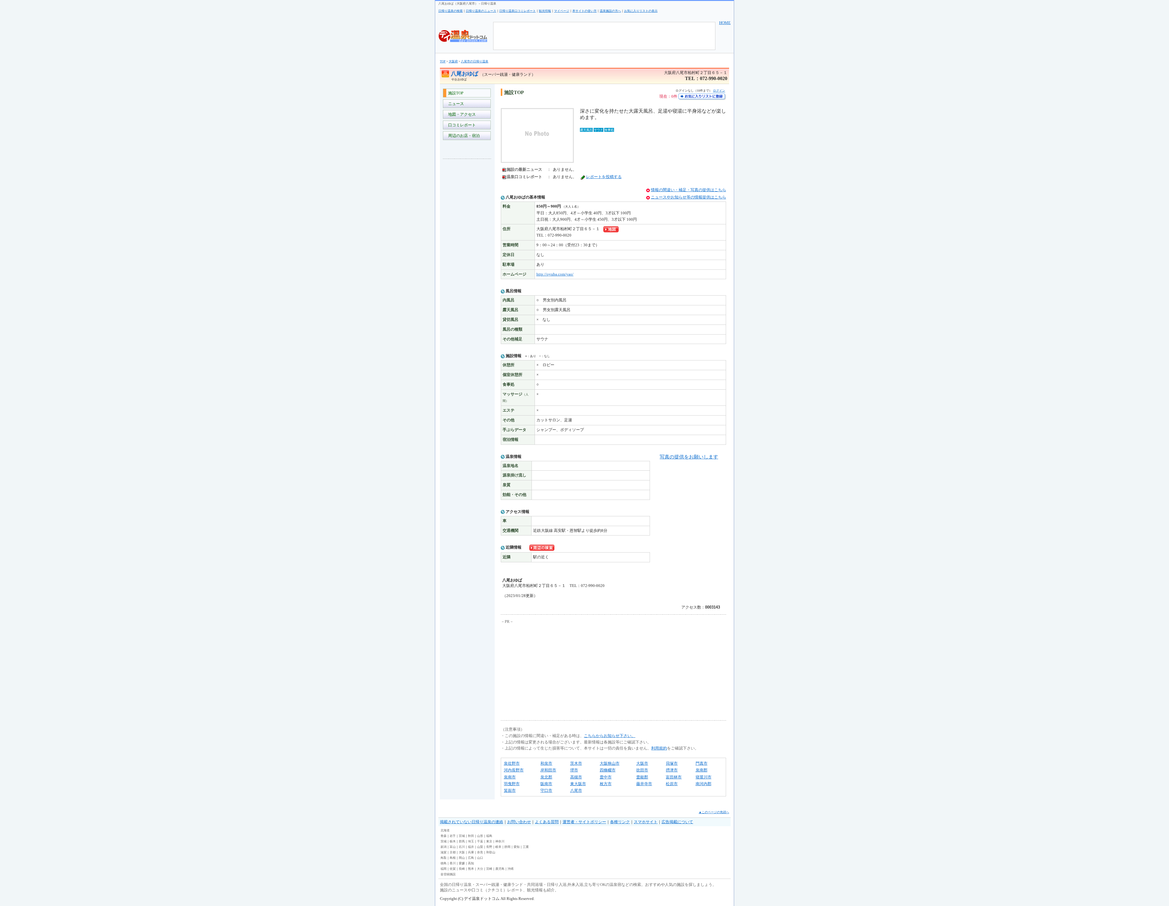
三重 (526, 846)
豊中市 (606, 777)
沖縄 (510, 868)
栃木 (453, 841)
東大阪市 (578, 783)
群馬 (462, 841)
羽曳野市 (512, 783)
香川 (453, 863)
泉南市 (510, 777)
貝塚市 (672, 763)
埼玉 (471, 841)
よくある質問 (547, 822)
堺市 (574, 770)
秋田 (471, 836)
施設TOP (454, 93)
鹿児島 (499, 868)
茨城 (444, 841)
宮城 (462, 836)
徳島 (444, 863)
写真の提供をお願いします (689, 456)
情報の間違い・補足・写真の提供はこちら (688, 190)
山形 (480, 836)
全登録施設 (448, 874)
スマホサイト (646, 822)
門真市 (701, 763)
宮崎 (489, 868)
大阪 (462, 852)
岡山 (462, 857)
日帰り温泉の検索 (450, 10)
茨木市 (576, 763)
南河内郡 (703, 783)
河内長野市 (514, 770)
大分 (480, 868)
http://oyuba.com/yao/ (555, 274)
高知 (471, 863)
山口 (480, 857)
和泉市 (546, 763)
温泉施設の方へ (610, 10)
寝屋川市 (703, 777)
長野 (489, 846)
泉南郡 (701, 770)
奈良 (480, 852)
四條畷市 (608, 770)
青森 (444, 836)
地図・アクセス (461, 114)
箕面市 (510, 790)
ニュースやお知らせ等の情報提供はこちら (688, 197)
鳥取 (444, 857)
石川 (462, 846)
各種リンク (620, 822)
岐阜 (498, 846)
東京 (489, 841)
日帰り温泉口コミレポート (517, 10)
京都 (453, 852)
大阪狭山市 (610, 763)
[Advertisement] (467, 254)
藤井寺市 (644, 783)
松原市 (672, 783)
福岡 (444, 868)
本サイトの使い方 (584, 10)
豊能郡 (642, 777)
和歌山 (490, 852)
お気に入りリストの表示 (641, 10)
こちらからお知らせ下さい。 (609, 735)
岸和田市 (548, 770)
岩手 (453, 836)
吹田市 (642, 770)
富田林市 (674, 777)
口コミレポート (461, 125)
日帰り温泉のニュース (481, 10)
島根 (453, 857)
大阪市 (642, 763)
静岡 (507, 846)
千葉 (480, 841)
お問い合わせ (519, 822)
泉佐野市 (512, 763)
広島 (471, 857)
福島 (489, 836)
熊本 (471, 868)
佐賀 (453, 868)
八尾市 (576, 790)
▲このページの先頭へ (714, 812)
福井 (471, 846)
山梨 (480, 846)
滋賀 (444, 852)
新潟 (444, 846)
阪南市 (546, 783)
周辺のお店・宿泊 (463, 135)
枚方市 (606, 783)
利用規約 (659, 748)
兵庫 (471, 852)
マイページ (561, 10)
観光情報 (545, 10)
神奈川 (499, 841)
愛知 (517, 846)
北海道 (445, 830)
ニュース (455, 103)
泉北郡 (546, 777)
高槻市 (576, 777)
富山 (453, 846)
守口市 (546, 790)
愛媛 (462, 863)
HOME (725, 22)
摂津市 (672, 770)
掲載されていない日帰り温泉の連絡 (471, 822)
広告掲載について (677, 822)
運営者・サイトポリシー (584, 822)
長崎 (462, 868)
